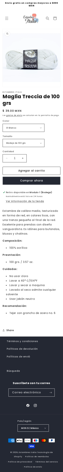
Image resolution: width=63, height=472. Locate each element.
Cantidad (8, 151)
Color (6, 121)
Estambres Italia (27, 452)
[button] (6, 18)
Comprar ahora (31, 180)
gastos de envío (14, 115)
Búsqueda (13, 371)
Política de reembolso (37, 456)
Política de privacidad (20, 461)
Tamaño (7, 136)
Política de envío (33, 466)
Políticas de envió (18, 356)
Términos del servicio (46, 461)
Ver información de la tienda (25, 201)
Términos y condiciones (22, 341)
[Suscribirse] (50, 392)
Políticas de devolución (22, 349)
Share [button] (10, 330)
